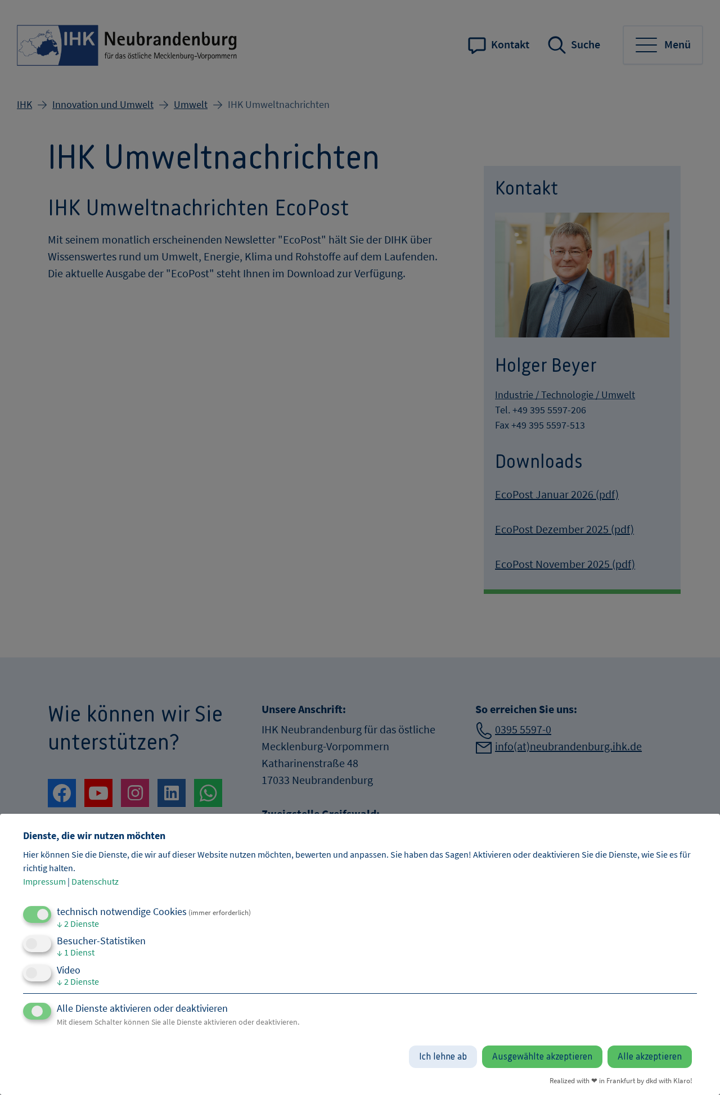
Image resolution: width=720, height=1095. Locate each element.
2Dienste (78, 923)
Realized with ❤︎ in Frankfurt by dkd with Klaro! (621, 1080)
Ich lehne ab (443, 1057)
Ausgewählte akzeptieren (542, 1057)
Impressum (44, 881)
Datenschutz (95, 881)
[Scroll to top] (695, 1070)
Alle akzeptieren (650, 1057)
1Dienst (75, 952)
